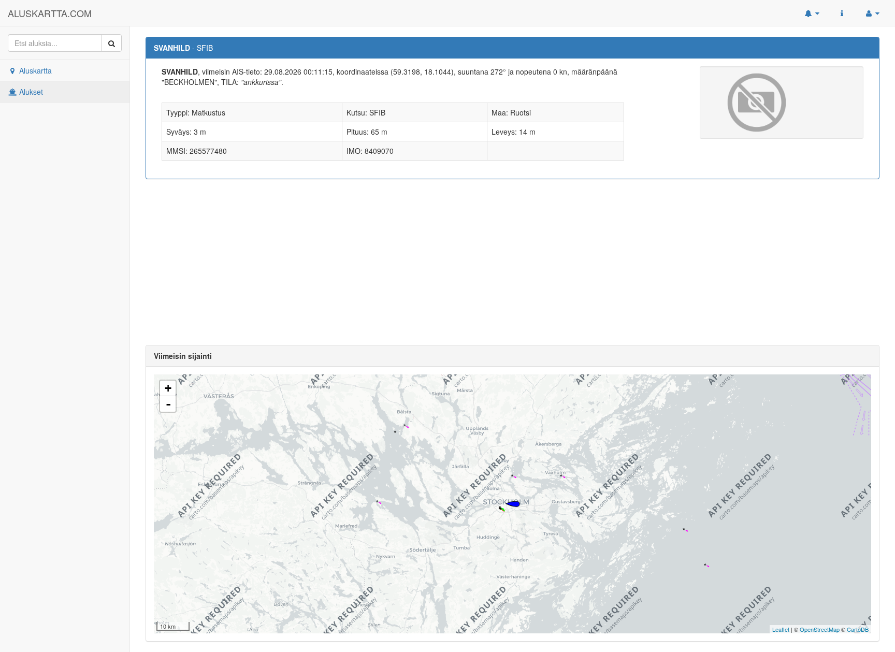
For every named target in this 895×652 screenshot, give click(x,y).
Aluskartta (34, 70)
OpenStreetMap (820, 629)
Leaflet (780, 629)
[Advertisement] (513, 262)
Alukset (30, 91)
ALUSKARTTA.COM (50, 13)
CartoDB (858, 629)
